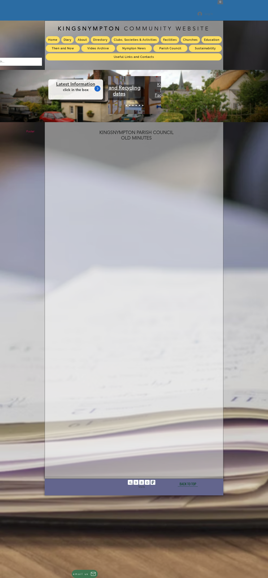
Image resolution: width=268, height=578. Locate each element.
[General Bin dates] (139, 105)
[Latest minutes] (129, 105)
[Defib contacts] (136, 105)
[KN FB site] (142, 105)
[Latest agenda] (126, 105)
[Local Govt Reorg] (132, 105)
